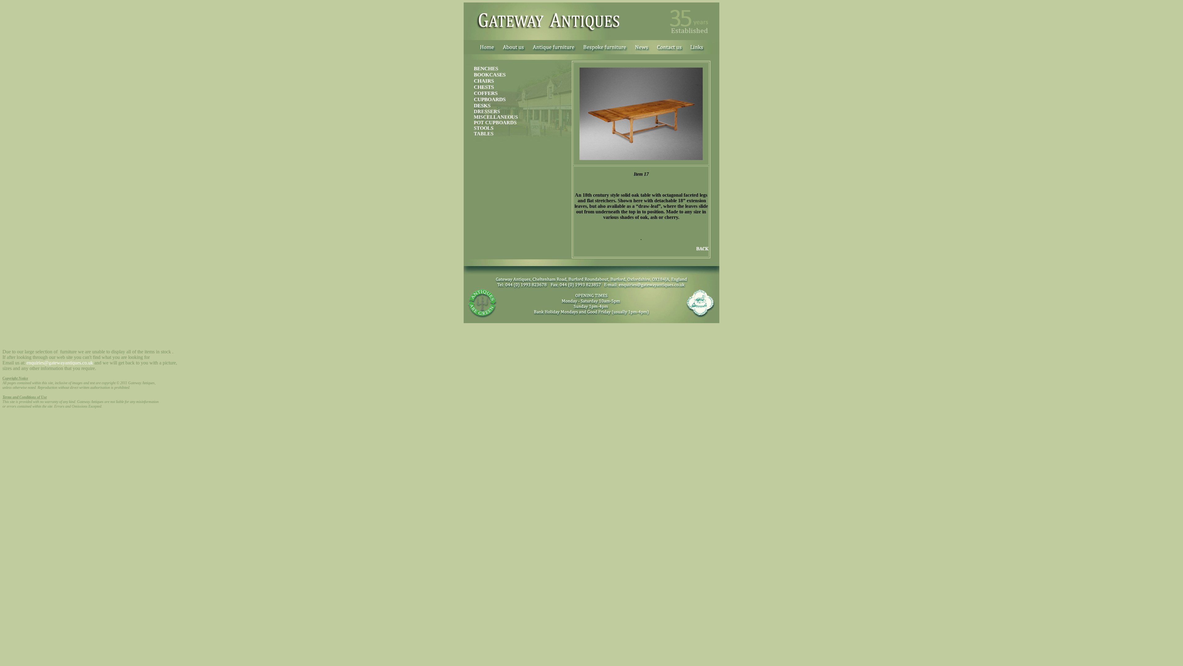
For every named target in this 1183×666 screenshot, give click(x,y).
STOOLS (484, 128)
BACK (702, 249)
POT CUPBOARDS (495, 122)
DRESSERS (487, 111)
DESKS (482, 106)
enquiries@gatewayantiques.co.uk (59, 362)
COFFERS (486, 93)
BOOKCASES (490, 75)
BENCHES (486, 69)
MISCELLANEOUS (496, 117)
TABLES (484, 133)
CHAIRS (484, 81)
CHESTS (484, 87)
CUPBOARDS (490, 99)
